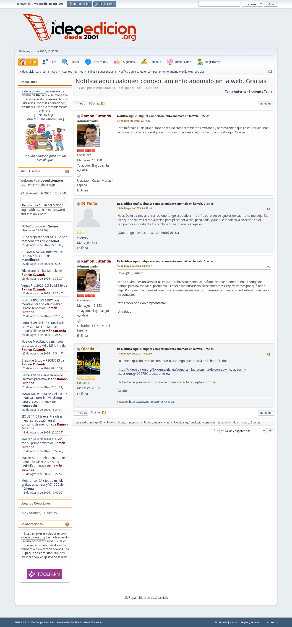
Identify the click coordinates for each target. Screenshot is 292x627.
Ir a (216, 430)
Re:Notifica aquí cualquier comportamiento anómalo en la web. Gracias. (165, 204)
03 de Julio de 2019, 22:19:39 (133, 120)
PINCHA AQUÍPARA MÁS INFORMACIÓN (44, 117)
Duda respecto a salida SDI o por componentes (44, 239)
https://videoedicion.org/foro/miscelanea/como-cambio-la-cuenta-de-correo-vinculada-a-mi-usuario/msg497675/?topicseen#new (181, 371)
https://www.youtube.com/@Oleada (151, 402)
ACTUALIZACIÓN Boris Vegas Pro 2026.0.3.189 (42, 254)
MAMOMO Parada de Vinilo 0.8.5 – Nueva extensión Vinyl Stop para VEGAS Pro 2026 (44, 398)
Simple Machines (45, 622)
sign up (54, 185)
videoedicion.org (34, 91)
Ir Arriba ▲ (271, 622)
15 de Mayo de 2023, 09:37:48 (134, 208)
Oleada (87, 348)
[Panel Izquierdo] (270, 72)
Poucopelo (29, 406)
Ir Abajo (80, 103)
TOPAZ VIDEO (31, 226)
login (41, 185)
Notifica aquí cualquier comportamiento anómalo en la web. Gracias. (163, 116)
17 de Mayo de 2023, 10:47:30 (134, 353)
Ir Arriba (81, 412)
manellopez (30, 260)
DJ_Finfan (90, 203)
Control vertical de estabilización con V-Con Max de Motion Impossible (43, 327)
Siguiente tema (260, 91)
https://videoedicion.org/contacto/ (141, 303)
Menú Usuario (30, 171)
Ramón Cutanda (33, 275)
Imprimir (266, 103)
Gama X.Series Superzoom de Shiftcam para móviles (42, 377)
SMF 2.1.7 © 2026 (25, 622)
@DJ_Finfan (133, 273)
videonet (52, 241)
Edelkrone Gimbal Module (39, 271)
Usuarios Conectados (36, 503)
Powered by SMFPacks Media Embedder (79, 622)
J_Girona (52, 226)
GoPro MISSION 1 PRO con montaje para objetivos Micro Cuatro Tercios (41, 304)
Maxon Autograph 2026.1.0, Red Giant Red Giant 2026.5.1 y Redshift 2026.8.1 (44, 462)
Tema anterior (236, 91)
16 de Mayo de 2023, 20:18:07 (134, 266)
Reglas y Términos (251, 622)
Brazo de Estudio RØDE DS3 (40, 360)
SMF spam (131, 598)
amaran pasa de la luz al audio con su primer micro (42, 441)
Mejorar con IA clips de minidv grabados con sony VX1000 (42, 483)
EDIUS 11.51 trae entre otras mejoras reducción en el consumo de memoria (42, 420)
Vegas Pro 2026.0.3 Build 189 (42, 285)
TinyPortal (221, 622)
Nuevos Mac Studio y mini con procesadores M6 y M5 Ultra (42, 343)
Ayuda (233, 622)
